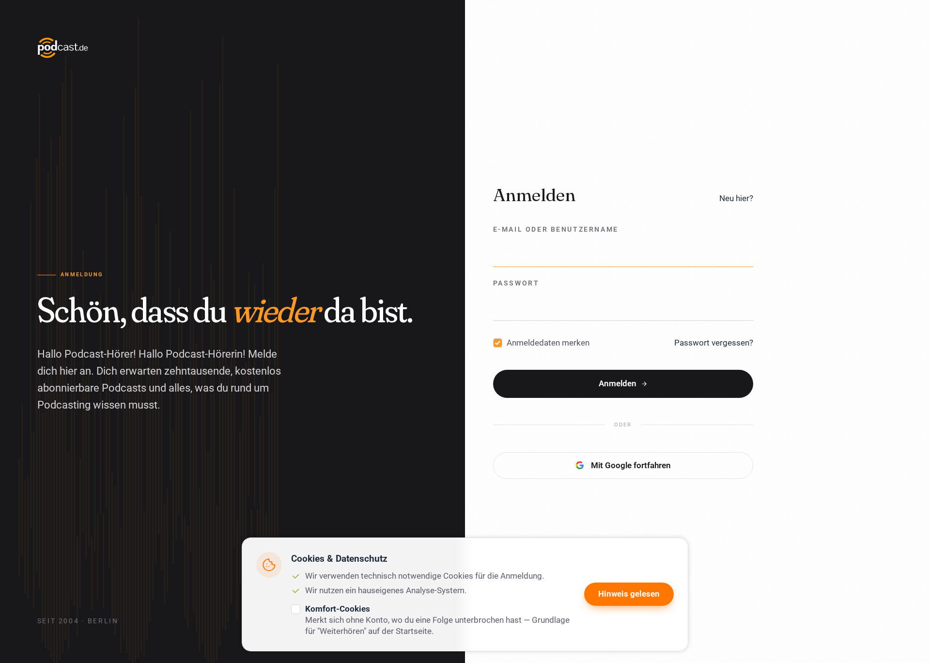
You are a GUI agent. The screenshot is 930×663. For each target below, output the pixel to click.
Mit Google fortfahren (631, 465)
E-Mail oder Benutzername (556, 229)
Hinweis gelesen (629, 594)
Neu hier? (736, 198)
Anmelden (617, 383)
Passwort (516, 283)
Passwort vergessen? (713, 342)
